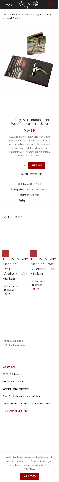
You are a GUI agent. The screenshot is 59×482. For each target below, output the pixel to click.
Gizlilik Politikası (10, 374)
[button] (5, 253)
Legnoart (30, 189)
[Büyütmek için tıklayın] (8, 84)
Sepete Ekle (36, 165)
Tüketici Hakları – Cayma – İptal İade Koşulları (26, 403)
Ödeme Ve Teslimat (12, 381)
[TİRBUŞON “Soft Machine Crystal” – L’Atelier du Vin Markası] (15, 235)
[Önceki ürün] (4, 25)
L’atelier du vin (9, 285)
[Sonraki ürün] (12, 25)
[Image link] (18, 329)
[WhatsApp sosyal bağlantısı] (39, 200)
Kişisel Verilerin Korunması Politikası (21, 396)
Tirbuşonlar (42, 189)
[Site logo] (29, 4)
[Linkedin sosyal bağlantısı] (35, 200)
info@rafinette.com (14, 345)
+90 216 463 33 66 (13, 341)
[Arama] (55, 5)
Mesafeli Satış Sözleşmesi (15, 388)
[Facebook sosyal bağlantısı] (27, 200)
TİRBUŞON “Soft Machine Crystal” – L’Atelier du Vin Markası (15, 269)
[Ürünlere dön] (8, 25)
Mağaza (6, 14)
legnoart (34, 194)
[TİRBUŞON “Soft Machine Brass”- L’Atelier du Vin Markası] (43, 235)
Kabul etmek (29, 476)
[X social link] (31, 200)
